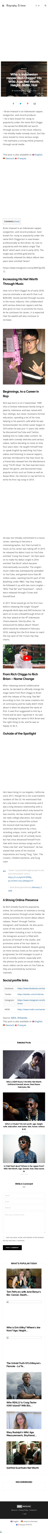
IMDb (13, 1017)
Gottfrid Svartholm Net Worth (23, 1467)
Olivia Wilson (19, 91)
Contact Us (33, 1510)
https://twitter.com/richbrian (30, 994)
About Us (14, 1510)
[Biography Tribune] (16, 5)
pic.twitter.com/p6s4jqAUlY (20, 880)
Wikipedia (22, 1017)
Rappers (24, 68)
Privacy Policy (23, 1510)
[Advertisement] (24, 37)
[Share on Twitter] (20, 103)
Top (24, 1514)
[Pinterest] (27, 103)
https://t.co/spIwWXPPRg (19, 877)
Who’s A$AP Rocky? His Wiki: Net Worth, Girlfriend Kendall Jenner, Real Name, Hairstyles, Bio (24, 1084)
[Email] (34, 103)
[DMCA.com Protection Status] (24, 1507)
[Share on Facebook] (13, 103)
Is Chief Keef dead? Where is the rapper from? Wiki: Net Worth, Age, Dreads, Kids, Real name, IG (24, 1169)
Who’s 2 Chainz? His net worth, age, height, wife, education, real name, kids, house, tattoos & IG (24, 1126)
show (16, 221)
